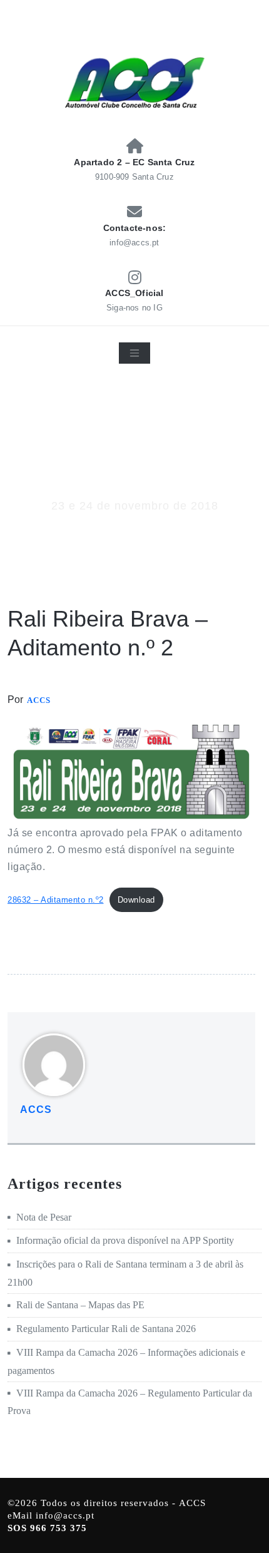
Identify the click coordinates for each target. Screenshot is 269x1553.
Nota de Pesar (43, 1217)
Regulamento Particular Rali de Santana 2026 (106, 1328)
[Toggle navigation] (134, 353)
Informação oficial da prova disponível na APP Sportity (125, 1240)
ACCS (39, 700)
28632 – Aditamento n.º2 (56, 900)
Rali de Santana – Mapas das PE (80, 1304)
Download (136, 900)
